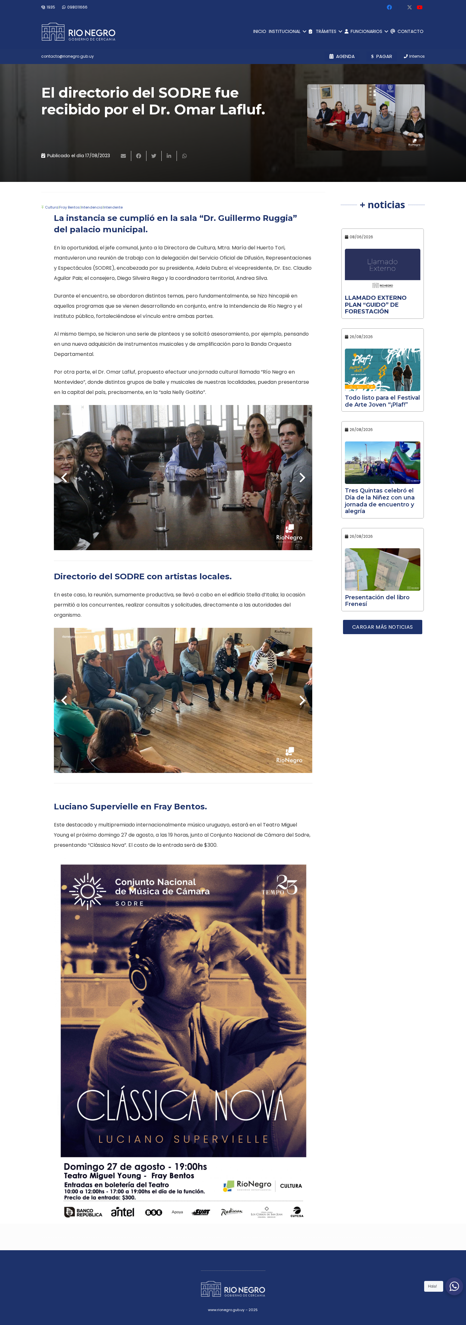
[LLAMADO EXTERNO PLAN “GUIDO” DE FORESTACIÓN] (383, 270)
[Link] (78, 31)
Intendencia (91, 207)
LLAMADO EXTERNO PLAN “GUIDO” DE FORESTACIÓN (376, 304)
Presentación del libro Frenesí (377, 601)
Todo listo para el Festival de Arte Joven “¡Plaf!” (382, 401)
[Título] (410, 7)
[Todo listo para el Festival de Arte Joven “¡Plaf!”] (383, 370)
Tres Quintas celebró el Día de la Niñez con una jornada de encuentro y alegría (380, 501)
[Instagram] (399, 7)
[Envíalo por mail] (123, 156)
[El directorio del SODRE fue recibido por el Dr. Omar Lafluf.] (366, 117)
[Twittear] (154, 156)
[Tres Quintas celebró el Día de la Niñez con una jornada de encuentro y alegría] (383, 462)
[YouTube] (420, 7)
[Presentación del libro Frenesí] (383, 569)
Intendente (113, 207)
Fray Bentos (69, 207)
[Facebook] (389, 7)
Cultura (51, 207)
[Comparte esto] (138, 156)
